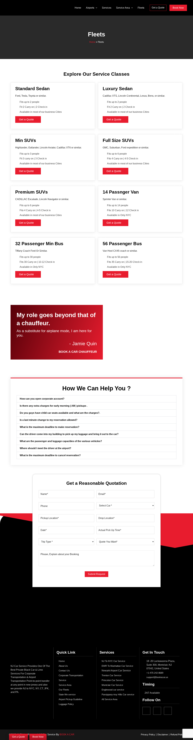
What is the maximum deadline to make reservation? (49, 427)
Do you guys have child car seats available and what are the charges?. (60, 413)
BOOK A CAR (67, 734)
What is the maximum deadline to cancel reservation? (50, 455)
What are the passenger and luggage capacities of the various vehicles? (61, 441)
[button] (95, 8)
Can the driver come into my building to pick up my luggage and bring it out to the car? (69, 434)
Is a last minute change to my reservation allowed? (48, 420)
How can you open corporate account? (42, 398)
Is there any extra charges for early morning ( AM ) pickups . (53, 406)
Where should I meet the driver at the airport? (45, 448)
